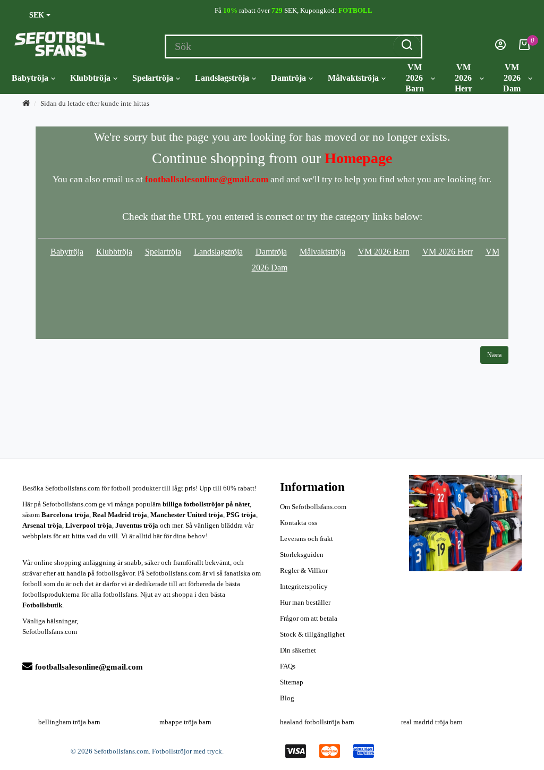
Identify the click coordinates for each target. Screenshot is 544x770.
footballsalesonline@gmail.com (89, 667)
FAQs (287, 666)
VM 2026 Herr (463, 78)
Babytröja (30, 77)
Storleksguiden (302, 555)
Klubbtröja (90, 77)
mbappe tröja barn (185, 722)
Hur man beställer (305, 602)
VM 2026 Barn (414, 78)
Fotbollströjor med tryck (187, 751)
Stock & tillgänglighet (312, 634)
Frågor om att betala (308, 618)
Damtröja (288, 77)
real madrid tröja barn (432, 722)
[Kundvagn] (524, 48)
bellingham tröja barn (69, 722)
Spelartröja (152, 77)
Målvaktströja (353, 77)
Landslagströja (222, 77)
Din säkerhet (298, 650)
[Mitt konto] (500, 48)
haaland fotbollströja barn (317, 722)
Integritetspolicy (304, 586)
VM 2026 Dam (512, 78)
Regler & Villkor (304, 570)
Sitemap (291, 682)
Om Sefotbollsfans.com (313, 507)
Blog (287, 698)
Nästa (494, 355)
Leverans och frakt (306, 539)
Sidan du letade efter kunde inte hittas (94, 103)
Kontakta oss (298, 523)
